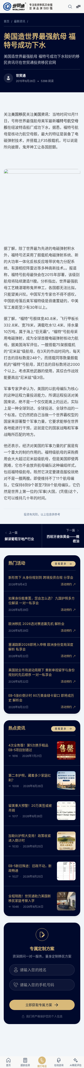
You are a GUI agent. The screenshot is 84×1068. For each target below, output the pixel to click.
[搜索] (70, 6)
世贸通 (21, 75)
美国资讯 (41, 114)
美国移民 (18, 114)
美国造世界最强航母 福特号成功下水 (40, 40)
